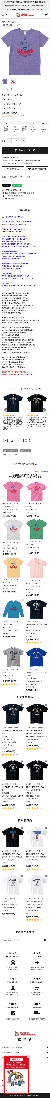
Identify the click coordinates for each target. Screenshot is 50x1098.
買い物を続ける (9, 198)
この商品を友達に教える (13, 195)
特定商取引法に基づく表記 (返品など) (18, 193)
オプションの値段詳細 (11, 190)
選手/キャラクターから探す (12, 1047)
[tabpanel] (25, 51)
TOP (3, 22)
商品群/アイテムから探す (11, 1052)
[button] (6, 410)
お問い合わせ (13, 168)
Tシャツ (17, 25)
